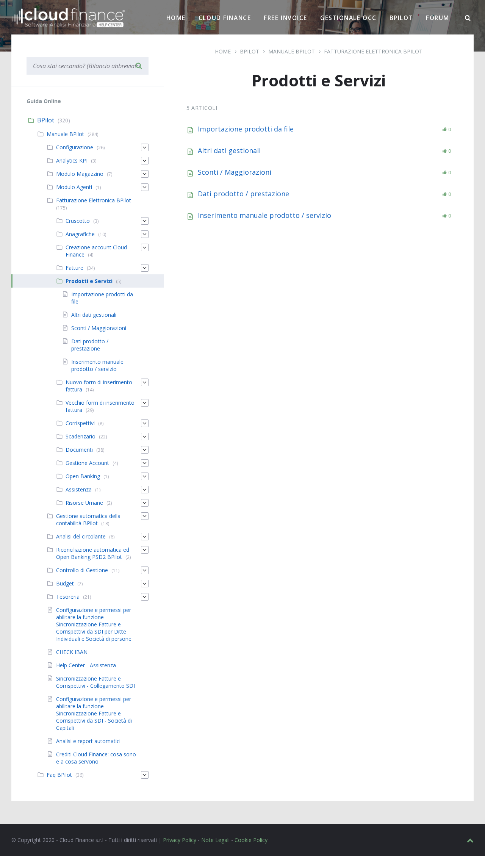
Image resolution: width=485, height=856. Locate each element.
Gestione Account (87, 462)
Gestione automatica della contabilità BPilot (88, 519)
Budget (65, 583)
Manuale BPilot (65, 134)
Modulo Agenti (74, 187)
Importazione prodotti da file (246, 128)
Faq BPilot (59, 774)
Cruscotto (78, 220)
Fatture (74, 267)
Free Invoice (285, 18)
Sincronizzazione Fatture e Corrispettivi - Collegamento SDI (95, 682)
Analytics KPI (72, 160)
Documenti (79, 449)
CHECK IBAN (72, 652)
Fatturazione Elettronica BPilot (93, 200)
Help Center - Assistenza (86, 665)
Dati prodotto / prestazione (243, 193)
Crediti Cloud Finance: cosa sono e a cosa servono (96, 758)
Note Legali (215, 839)
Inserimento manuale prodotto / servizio (264, 215)
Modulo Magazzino (79, 173)
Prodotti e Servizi (89, 281)
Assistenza (79, 489)
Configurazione (74, 147)
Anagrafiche (80, 234)
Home (176, 18)
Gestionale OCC (348, 18)
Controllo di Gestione (82, 570)
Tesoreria (68, 596)
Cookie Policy (251, 839)
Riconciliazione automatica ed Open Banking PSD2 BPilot (92, 553)
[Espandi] (145, 147)
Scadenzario (80, 436)
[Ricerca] (468, 18)
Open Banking (83, 476)
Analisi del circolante (81, 536)
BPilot (401, 18)
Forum (437, 18)
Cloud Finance (225, 18)
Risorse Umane (84, 502)
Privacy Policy (179, 839)
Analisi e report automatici (88, 741)
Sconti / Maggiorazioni (234, 172)
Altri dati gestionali (229, 150)
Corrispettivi (80, 423)
